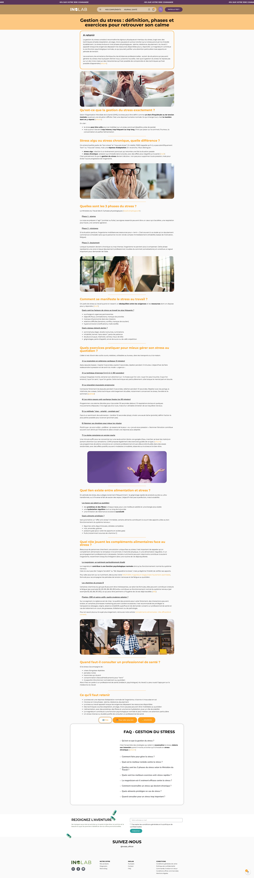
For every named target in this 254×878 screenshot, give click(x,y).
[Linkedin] (83, 869)
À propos (131, 864)
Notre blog (103, 868)
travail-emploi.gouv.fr (131, 211)
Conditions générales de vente (166, 864)
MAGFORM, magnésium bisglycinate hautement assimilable (146, 575)
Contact (131, 866)
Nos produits (104, 864)
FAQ (129, 868)
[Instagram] (73, 869)
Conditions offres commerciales (167, 871)
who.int (104, 63)
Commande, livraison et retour (167, 868)
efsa (154, 592)
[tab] (105, 720)
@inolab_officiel (127, 846)
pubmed (91, 394)
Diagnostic (103, 866)
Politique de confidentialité (165, 866)
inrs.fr (162, 154)
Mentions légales (162, 873)
